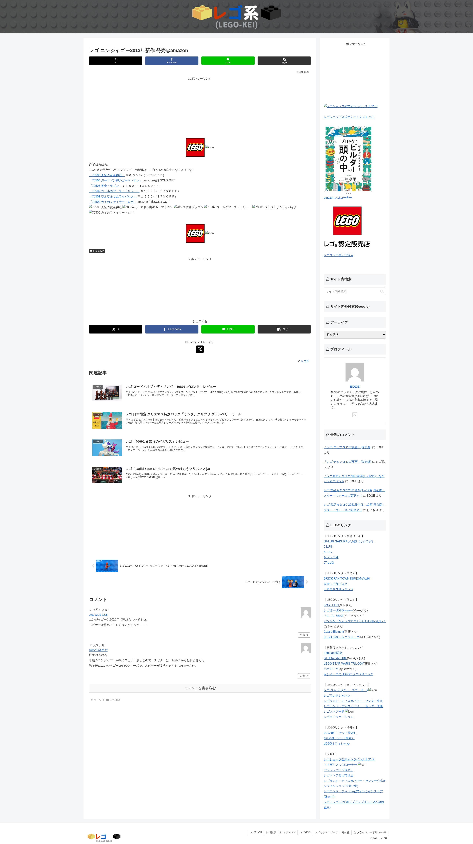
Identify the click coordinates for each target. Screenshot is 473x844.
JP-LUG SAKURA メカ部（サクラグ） (349, 541)
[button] (284, 60)
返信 (305, 635)
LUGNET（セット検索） (340, 732)
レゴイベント (288, 832)
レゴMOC (305, 832)
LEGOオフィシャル (337, 743)
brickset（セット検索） (339, 738)
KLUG (328, 552)
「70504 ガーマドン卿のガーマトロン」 (115, 180)
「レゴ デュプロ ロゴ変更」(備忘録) (347, 447)
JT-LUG (329, 562)
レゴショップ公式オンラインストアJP (349, 116)
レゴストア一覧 (334, 711)
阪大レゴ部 (331, 557)
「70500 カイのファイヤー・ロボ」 (113, 201)
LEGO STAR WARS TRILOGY (344, 663)
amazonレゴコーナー (338, 197)
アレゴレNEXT (334, 615)
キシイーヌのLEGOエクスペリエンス (348, 674)
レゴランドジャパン (337, 695)
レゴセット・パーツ (326, 832)
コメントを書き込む (200, 688)
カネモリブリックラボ (338, 589)
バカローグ (331, 669)
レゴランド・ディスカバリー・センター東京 (353, 700)
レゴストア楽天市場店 (338, 255)
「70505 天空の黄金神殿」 (107, 175)
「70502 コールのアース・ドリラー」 (114, 191)
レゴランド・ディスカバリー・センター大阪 (353, 706)
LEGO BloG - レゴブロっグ (341, 637)
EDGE (355, 387)
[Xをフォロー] (200, 349)
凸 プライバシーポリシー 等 (369, 832)
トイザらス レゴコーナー (340, 764)
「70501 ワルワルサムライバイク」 (113, 196)
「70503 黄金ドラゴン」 (105, 185)
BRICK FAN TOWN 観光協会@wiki (347, 578)
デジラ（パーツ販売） (338, 770)
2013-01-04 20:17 (98, 650)
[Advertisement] (200, 107)
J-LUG (328, 546)
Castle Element (334, 631)
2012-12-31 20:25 (98, 614)
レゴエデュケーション (338, 716)
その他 (346, 832)
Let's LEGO (331, 605)
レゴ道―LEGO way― (338, 610)
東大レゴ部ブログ (335, 583)
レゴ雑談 (271, 832)
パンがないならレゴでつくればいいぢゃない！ (355, 621)
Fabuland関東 (333, 652)
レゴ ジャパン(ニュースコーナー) (346, 690)
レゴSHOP (98, 251)
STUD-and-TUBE (335, 658)
